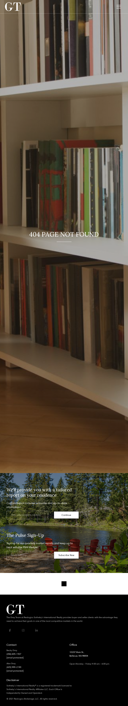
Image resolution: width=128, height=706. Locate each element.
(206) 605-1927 (13, 654)
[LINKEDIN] (36, 630)
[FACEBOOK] (9, 630)
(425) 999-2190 (13, 667)
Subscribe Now (66, 555)
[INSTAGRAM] (23, 630)
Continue (66, 515)
